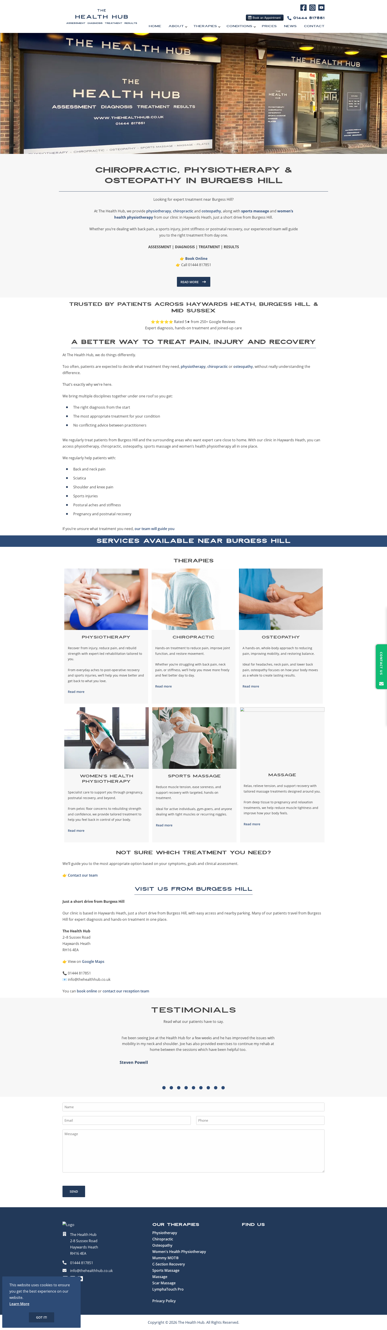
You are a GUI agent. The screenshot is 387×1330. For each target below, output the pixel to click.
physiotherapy (158, 211)
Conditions (239, 26)
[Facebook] (304, 10)
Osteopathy (162, 1245)
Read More (190, 282)
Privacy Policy (164, 1300)
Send (74, 1191)
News (290, 26)
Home (155, 26)
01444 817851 (309, 18)
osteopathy (211, 211)
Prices (269, 26)
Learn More (19, 1303)
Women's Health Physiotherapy (179, 1251)
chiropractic (183, 211)
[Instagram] (313, 10)
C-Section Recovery (168, 1264)
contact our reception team (126, 991)
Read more (76, 692)
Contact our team (83, 875)
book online (87, 991)
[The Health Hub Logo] (101, 26)
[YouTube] (321, 9)
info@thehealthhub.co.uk (91, 1270)
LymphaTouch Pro (168, 1289)
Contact (314, 26)
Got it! (41, 1317)
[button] (164, 1088)
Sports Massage (165, 1270)
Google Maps (93, 961)
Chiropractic (162, 1239)
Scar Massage (164, 1282)
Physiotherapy (164, 1232)
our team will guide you (154, 528)
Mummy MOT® (165, 1257)
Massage (159, 1276)
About (176, 26)
